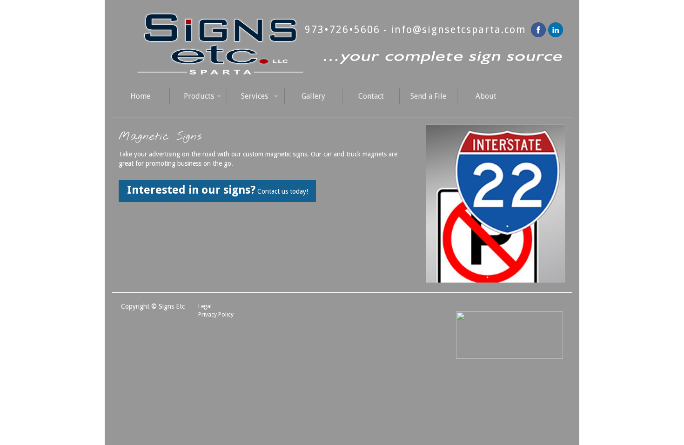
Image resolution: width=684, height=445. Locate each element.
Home (140, 96)
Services (247, 97)
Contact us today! (217, 189)
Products (191, 97)
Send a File (428, 96)
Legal (205, 306)
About (486, 96)
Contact (371, 96)
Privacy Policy (216, 314)
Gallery (313, 96)
